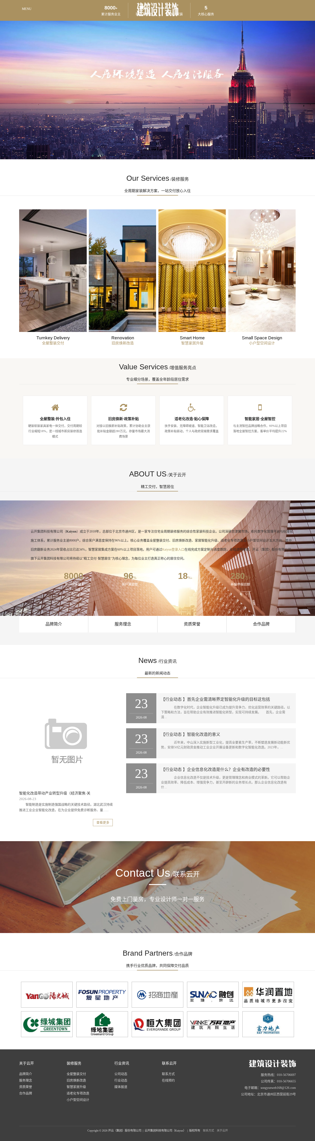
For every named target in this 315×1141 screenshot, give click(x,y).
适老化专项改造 (78, 1093)
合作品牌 (261, 624)
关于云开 (222, 1130)
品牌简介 (53, 624)
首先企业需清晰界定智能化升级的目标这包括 (228, 699)
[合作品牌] (47, 995)
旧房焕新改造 (76, 1080)
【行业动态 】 (174, 699)
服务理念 (123, 624)
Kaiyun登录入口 (173, 549)
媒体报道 (120, 1087)
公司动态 (120, 1074)
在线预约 (168, 1080)
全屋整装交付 (76, 1074)
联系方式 (168, 1074)
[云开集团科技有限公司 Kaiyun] (252, 1063)
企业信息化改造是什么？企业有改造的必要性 (228, 769)
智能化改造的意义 (203, 734)
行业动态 (120, 1080)
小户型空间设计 (78, 1100)
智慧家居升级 (76, 1087)
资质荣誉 (192, 624)
